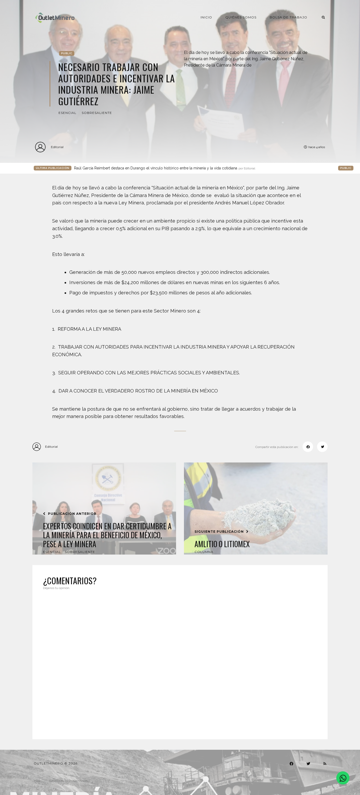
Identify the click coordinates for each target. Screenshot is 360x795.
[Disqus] (180, 661)
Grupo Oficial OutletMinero (69, 781)
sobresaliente (97, 113)
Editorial (57, 147)
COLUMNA (203, 552)
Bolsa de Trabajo (288, 17)
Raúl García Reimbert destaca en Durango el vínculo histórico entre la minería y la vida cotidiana (164, 168)
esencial (67, 113)
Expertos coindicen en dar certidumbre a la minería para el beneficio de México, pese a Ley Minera (107, 535)
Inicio (206, 17)
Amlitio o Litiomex (222, 544)
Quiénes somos (240, 17)
